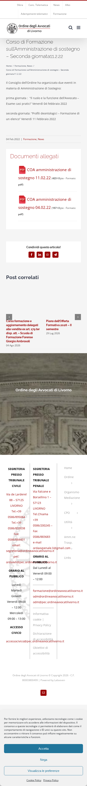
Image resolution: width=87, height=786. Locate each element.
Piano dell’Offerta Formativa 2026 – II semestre (59, 325)
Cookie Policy (34, 780)
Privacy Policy (50, 780)
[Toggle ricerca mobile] (71, 27)
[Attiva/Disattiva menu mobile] (79, 27)
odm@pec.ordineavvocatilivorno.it (56, 602)
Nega (43, 759)
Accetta (43, 748)
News (41, 139)
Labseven (59, 680)
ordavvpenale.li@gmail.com (51, 548)
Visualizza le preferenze (43, 770)
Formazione (30, 139)
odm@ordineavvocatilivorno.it (53, 596)
